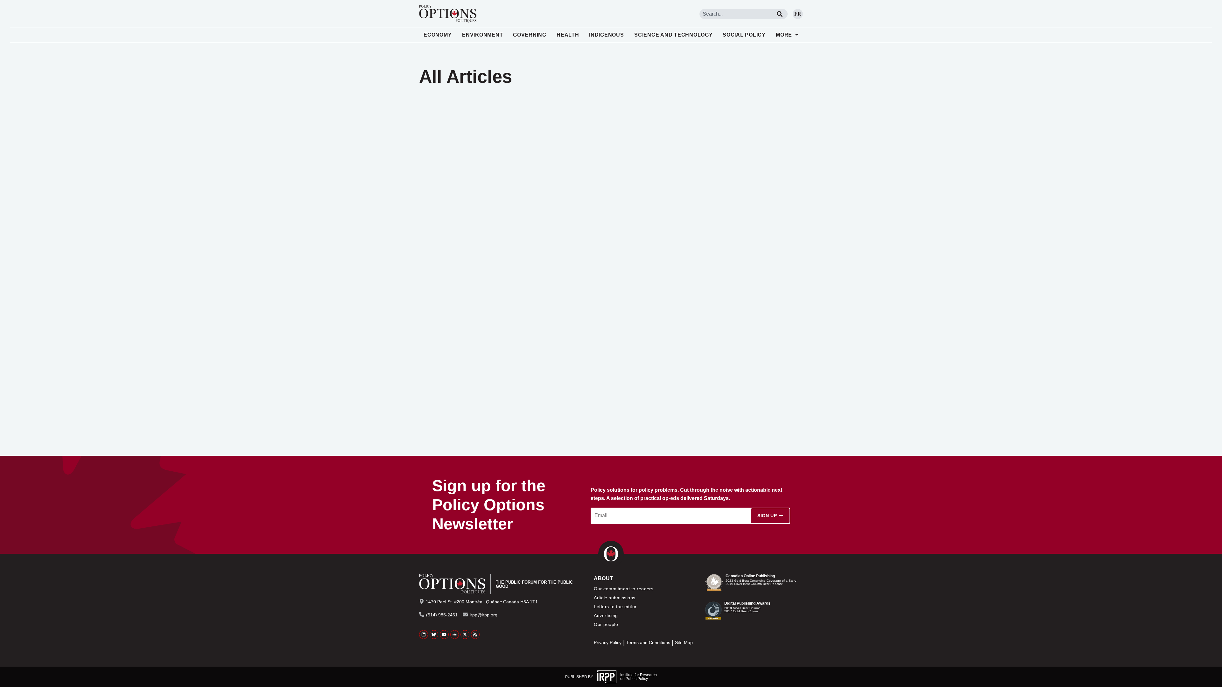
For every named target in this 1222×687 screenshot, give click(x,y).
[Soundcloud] (454, 634)
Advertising (606, 615)
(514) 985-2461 (442, 614)
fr (797, 14)
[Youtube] (444, 634)
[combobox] (735, 14)
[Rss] (475, 634)
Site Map (684, 642)
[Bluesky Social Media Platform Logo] (434, 634)
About (603, 578)
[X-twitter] (464, 634)
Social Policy (744, 35)
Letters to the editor (615, 606)
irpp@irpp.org (483, 614)
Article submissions (614, 597)
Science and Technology (673, 35)
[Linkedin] (423, 634)
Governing (529, 35)
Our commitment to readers (623, 588)
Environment (482, 35)
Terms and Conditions (648, 642)
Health (568, 35)
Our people (606, 624)
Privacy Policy (608, 642)
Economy (438, 35)
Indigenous (606, 35)
